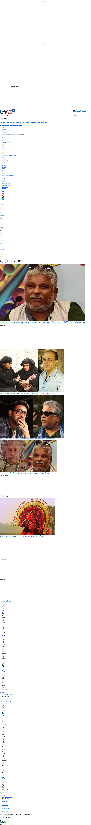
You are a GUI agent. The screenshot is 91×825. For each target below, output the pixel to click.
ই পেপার (3, 165)
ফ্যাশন (12, 134)
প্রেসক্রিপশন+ (18, 122)
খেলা (23, 122)
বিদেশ (14, 122)
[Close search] (73, 113)
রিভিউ (8, 155)
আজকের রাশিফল (5, 601)
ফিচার (3, 180)
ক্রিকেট (3, 142)
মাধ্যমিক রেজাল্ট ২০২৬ (6, 183)
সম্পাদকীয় (4, 174)
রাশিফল (42, 122)
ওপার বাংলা (4, 149)
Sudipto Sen (3, 262)
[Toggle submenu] (0, 230)
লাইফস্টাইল (33, 122)
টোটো (19, 134)
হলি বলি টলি (4, 155)
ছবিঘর (39, 122)
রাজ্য (8, 122)
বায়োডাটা (3, 159)
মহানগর (4, 122)
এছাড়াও (1, 257)
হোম (3, 127)
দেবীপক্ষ (3, 182)
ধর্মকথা (3, 147)
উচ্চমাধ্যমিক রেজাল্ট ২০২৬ (7, 185)
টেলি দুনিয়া (14, 155)
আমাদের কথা (4, 175)
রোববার (3, 178)
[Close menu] (0, 202)
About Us (4, 801)
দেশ (11, 122)
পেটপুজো (14, 134)
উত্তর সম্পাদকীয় (10, 175)
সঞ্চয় (46, 122)
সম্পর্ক (9, 134)
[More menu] (90, 122)
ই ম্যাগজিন (4, 167)
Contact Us (5, 805)
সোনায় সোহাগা (5, 187)
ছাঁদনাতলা (4, 188)
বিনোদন (27, 122)
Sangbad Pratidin (7, 694)
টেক (17, 134)
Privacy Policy (6, 808)
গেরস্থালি (22, 134)
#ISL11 (4, 129)
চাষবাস (3, 162)
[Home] (7, 111)
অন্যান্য (9, 142)
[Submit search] (82, 118)
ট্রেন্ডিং (3, 168)
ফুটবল (6, 142)
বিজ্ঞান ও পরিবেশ (5, 160)
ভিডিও (3, 172)
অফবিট (3, 146)
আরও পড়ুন (2, 692)
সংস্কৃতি (10, 155)
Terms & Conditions (7, 812)
